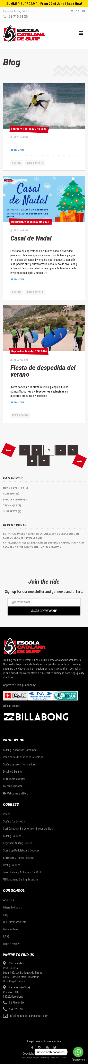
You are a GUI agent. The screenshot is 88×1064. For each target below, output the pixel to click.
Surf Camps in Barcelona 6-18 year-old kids (28, 828)
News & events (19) (15, 487)
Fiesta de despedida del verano (43, 371)
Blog (5, 914)
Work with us (10, 929)
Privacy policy (52, 1041)
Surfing (16, 162)
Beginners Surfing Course (17, 843)
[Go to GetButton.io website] (78, 1059)
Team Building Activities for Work (22, 872)
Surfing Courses (12, 836)
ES (72, 11)
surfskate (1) (12, 511)
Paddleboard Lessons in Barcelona (23, 757)
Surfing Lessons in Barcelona (20, 750)
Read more (17, 150)
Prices (6, 814)
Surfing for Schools (14, 821)
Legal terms (34, 1041)
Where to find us (12, 907)
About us (8, 900)
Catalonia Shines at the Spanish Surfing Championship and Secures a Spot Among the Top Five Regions (43, 544)
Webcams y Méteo (17, 793)
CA (77, 11)
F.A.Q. (6, 936)
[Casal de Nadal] (44, 199)
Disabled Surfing (12, 771)
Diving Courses (11, 865)
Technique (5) (12, 505)
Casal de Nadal (31, 238)
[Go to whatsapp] (78, 1052)
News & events (34, 162)
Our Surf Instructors (14, 922)
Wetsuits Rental (12, 786)
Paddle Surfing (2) (15, 499)
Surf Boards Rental (14, 779)
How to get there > (14, 981)
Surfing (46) (11, 493)
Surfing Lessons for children (19, 764)
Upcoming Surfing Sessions (22, 879)
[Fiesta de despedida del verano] (44, 328)
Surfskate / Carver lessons (18, 857)
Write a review (11, 943)
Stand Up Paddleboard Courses (21, 850)
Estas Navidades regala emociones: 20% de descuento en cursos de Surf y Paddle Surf (41, 535)
